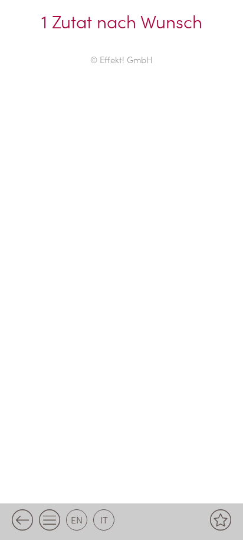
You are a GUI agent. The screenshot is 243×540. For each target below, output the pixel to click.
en (77, 519)
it (104, 519)
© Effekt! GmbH (121, 59)
